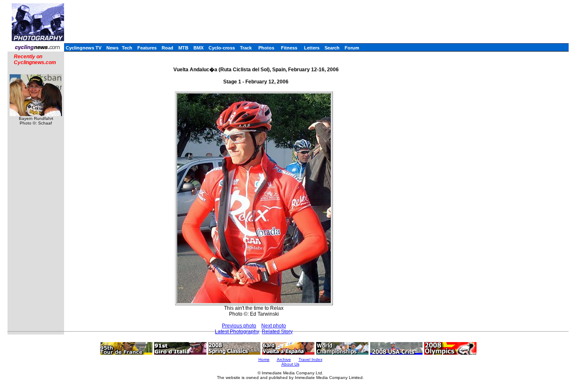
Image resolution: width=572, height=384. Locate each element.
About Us (290, 364)
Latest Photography (237, 332)
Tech (127, 47)
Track (246, 47)
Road (167, 47)
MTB (183, 47)
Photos (266, 47)
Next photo (273, 326)
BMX (198, 47)
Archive (284, 359)
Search (332, 47)
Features (147, 47)
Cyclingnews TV (83, 47)
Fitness (289, 47)
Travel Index (310, 359)
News (112, 47)
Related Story (277, 332)
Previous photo (239, 326)
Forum (352, 47)
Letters (311, 47)
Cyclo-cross (222, 47)
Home (264, 359)
